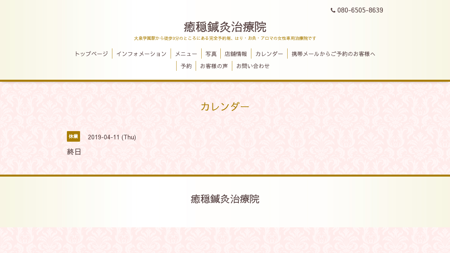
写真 (211, 54)
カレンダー (269, 54)
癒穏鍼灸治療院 (225, 26)
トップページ (91, 54)
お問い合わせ (253, 66)
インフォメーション (141, 54)
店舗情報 (236, 54)
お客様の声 (214, 66)
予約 (186, 66)
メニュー (186, 54)
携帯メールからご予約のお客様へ (334, 54)
